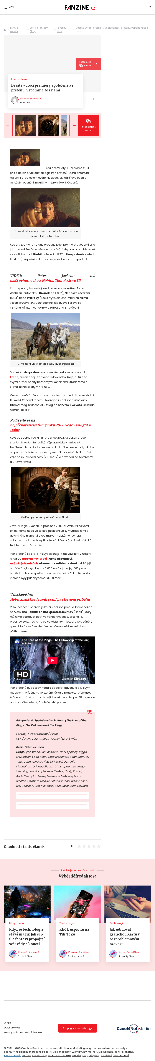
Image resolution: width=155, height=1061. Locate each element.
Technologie (66, 923)
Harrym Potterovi (34, 558)
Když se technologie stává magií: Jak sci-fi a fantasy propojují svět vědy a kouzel (27, 936)
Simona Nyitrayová (31, 98)
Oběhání (108, 1052)
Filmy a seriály (14, 29)
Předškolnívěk (12, 1055)
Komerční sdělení (28, 952)
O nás (7, 1023)
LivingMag (94, 1055)
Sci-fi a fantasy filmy (39, 29)
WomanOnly (79, 1052)
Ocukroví (106, 1055)
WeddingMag (79, 1055)
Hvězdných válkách (24, 563)
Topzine (26, 1055)
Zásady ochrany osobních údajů (23, 1032)
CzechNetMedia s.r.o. (33, 1048)
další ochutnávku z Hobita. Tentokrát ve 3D (45, 280)
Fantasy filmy (61, 29)
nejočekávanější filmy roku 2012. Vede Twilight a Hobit (50, 427)
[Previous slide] (10, 125)
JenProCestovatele (59, 1055)
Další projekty (12, 1027)
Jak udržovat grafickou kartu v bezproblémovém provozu (125, 936)
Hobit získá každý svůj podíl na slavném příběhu (50, 599)
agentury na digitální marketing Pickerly (27, 1052)
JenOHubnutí (121, 1055)
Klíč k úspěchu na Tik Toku (74, 931)
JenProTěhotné (124, 1052)
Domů (5, 29)
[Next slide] (72, 125)
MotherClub (95, 1052)
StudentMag (39, 1055)
